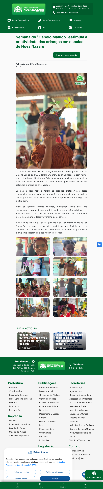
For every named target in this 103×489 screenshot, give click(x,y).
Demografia (14, 410)
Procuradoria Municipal (80, 432)
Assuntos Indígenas (78, 410)
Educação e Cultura (78, 414)
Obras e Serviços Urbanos (81, 429)
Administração (76, 387)
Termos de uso (21, 479)
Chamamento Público (49, 395)
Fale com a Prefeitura (79, 454)
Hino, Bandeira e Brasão (20, 398)
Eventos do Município (19, 424)
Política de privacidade (55, 472)
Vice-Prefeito (15, 391)
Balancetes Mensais (48, 387)
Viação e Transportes (79, 440)
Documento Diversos (49, 414)
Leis (41, 425)
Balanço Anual (46, 391)
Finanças (73, 421)
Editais (42, 417)
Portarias (43, 436)
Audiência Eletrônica (19, 435)
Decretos (43, 410)
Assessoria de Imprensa (80, 402)
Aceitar (55, 479)
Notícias (13, 420)
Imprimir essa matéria (66, 55)
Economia (14, 406)
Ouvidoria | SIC (76, 458)
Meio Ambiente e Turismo (81, 425)
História (13, 402)
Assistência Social (78, 406)
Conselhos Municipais (49, 402)
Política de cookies (21, 472)
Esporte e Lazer (77, 417)
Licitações (44, 440)
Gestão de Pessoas (48, 421)
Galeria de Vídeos (17, 432)
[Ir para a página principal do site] (28, 9)
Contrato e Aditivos (48, 406)
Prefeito (13, 387)
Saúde (72, 436)
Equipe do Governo (18, 395)
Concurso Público (47, 398)
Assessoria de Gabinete (80, 398)
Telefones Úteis (76, 450)
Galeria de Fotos (17, 428)
